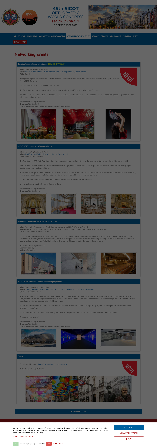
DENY (128, 439)
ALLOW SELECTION (129, 433)
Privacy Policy (18, 436)
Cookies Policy (29, 436)
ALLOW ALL (129, 427)
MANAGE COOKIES (58, 443)
